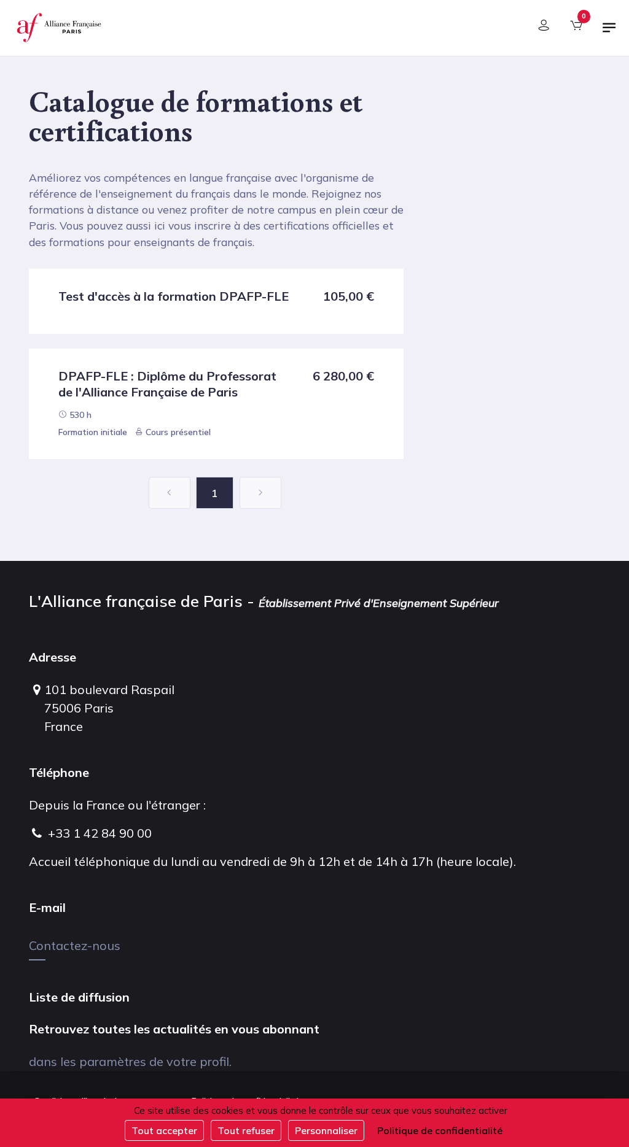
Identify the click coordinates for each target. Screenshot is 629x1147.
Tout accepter (164, 1130)
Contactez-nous (74, 945)
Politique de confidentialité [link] (439, 1130)
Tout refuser (246, 1130)
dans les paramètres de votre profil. (130, 1061)
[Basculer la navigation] (609, 32)
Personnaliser (326, 1130)
